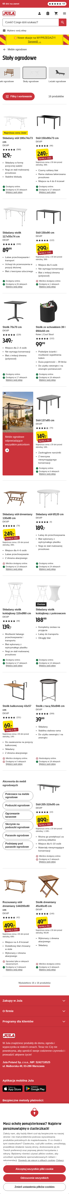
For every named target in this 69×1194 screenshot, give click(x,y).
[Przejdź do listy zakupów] (48, 13)
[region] (34, 1148)
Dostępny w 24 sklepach (49, 568)
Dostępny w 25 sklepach (16, 191)
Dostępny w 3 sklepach (16, 968)
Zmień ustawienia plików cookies (35, 1187)
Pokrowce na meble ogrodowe (17, 796)
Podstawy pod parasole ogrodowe (17, 845)
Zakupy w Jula (12, 1000)
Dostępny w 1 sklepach (49, 285)
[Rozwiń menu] (64, 13)
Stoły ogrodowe (31, 81)
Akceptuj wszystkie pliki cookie (34, 1169)
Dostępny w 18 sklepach (49, 762)
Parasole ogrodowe (17, 835)
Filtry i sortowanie (21, 96)
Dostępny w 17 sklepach (49, 191)
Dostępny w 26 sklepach (16, 285)
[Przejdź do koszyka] (56, 13)
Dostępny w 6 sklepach (49, 472)
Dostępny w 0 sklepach (16, 762)
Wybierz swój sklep (16, 30)
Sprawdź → (34, 41)
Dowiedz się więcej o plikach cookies (36, 1160)
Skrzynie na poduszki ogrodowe (17, 826)
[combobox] (34, 22)
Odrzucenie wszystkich (35, 1178)
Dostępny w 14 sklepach (49, 664)
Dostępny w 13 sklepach (16, 568)
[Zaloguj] (39, 13)
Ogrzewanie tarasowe (12, 815)
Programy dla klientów (18, 1021)
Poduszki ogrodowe (17, 805)
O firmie (8, 1011)
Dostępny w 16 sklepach (49, 378)
